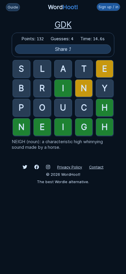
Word (63, 7)
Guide (13, 7)
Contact (96, 167)
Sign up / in (108, 7)
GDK (63, 25)
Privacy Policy (69, 167)
